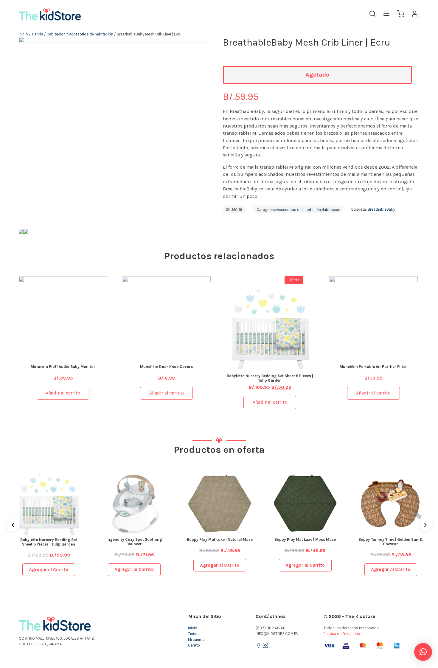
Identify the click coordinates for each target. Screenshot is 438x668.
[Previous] (13, 525)
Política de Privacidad (342, 633)
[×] (423, 652)
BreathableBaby (381, 209)
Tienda (37, 34)
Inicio (23, 34)
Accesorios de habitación (91, 34)
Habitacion (56, 34)
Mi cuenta (196, 639)
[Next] (425, 525)
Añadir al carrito (63, 393)
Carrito (194, 645)
